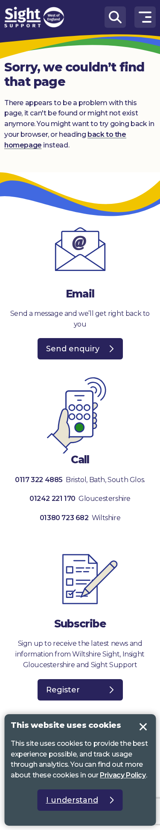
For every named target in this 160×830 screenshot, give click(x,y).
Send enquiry (72, 348)
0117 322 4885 (39, 480)
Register (63, 690)
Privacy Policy (122, 775)
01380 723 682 (64, 518)
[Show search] (115, 17)
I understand (143, 727)
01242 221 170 (53, 498)
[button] (145, 17)
